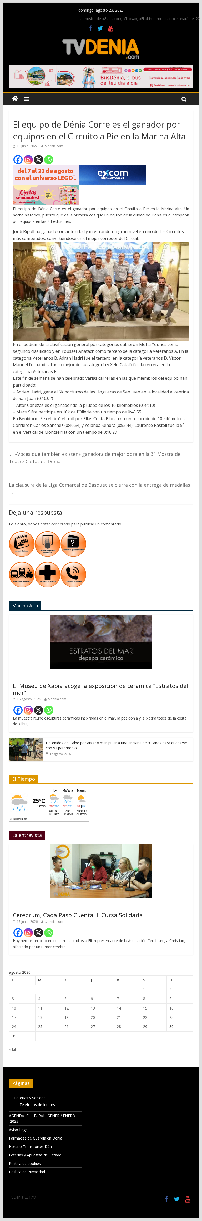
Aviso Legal (18, 1129)
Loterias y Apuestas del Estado (35, 1154)
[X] (38, 159)
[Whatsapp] (48, 159)
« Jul (12, 1049)
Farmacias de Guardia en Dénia (35, 1138)
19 (66, 1017)
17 (14, 1017)
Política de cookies (25, 1163)
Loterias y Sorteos (30, 1097)
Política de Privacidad (27, 1171)
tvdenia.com (54, 146)
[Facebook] (18, 159)
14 (119, 1008)
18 (40, 1017)
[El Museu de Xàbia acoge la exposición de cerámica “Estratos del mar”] (101, 617)
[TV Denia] (15, 99)
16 (171, 1008)
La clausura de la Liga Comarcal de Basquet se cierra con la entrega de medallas (99, 489)
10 (14, 1008)
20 (93, 1017)
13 (93, 1008)
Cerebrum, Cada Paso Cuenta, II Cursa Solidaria (78, 915)
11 (40, 1008)
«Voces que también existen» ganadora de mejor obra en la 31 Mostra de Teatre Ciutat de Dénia (94, 458)
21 (119, 1017)
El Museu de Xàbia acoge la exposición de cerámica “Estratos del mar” (100, 689)
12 (66, 1008)
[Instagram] (28, 159)
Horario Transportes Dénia (32, 1146)
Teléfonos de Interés (37, 1104)
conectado (60, 524)
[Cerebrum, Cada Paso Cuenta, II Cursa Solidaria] (101, 847)
